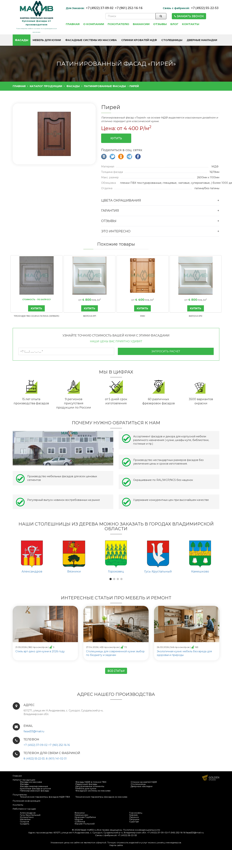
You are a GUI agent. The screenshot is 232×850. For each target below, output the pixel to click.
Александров (28, 812)
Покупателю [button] (118, 24)
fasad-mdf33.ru (88, 829)
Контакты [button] (190, 24)
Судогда (134, 821)
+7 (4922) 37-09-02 (99, 8)
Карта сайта (116, 845)
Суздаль (24, 823)
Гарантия (110, 211)
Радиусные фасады (86, 784)
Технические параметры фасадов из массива (101, 796)
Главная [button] (73, 24)
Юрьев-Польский (85, 823)
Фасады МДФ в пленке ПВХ (90, 782)
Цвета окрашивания (121, 200)
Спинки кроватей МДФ (144, 782)
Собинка (80, 821)
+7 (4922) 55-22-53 (205, 8)
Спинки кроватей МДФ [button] (139, 40)
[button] (53, 134)
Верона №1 (89, 316)
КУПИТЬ (36, 308)
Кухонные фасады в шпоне (35, 788)
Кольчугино (27, 817)
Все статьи (116, 670)
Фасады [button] (21, 40)
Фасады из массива (31, 782)
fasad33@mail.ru (34, 731)
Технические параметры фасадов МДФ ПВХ (45, 796)
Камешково (81, 815)
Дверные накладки (141, 786)
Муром (79, 819)
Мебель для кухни (85, 788)
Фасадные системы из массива (92, 790)
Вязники (80, 812)
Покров (24, 821)
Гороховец (135, 812)
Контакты (18, 804)
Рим (142, 316)
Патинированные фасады (34, 790)
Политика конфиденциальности (141, 829)
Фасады (24, 784)
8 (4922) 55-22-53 (34, 758)
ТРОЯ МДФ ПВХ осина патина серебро (36, 316)
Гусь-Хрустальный (30, 815)
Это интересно (115, 231)
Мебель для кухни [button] (47, 40)
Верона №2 (195, 316)
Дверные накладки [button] (202, 40)
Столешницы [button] (171, 40)
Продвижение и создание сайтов (210, 778)
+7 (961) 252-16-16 (128, 8)
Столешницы (138, 784)
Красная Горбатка (85, 817)
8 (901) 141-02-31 (56, 758)
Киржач (133, 815)
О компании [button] (93, 24)
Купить (116, 138)
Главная (17, 775)
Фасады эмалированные (34, 786)
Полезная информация (26, 800)
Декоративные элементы (89, 786)
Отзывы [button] (160, 24)
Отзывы (108, 221)
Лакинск (134, 817)
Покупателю (20, 794)
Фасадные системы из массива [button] (91, 40)
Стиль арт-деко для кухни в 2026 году (40, 651)
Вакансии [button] (141, 24)
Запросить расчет (165, 351)
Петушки (134, 819)
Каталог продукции (24, 779)
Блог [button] (174, 24)
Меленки (25, 819)
